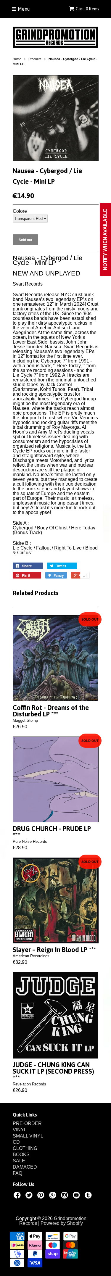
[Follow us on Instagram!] (65, 1196)
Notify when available (105, 239)
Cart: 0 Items (87, 9)
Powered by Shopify (62, 1223)
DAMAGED (25, 1166)
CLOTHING (25, 1148)
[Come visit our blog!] (89, 1196)
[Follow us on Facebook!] (18, 1196)
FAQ (17, 1173)
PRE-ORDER (27, 1123)
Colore (20, 211)
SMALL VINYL (28, 1135)
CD (16, 1142)
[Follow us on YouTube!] (77, 1196)
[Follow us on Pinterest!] (41, 1196)
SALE (19, 1160)
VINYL (20, 1129)
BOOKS (21, 1154)
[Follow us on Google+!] (53, 1196)
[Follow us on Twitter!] (29, 1196)
